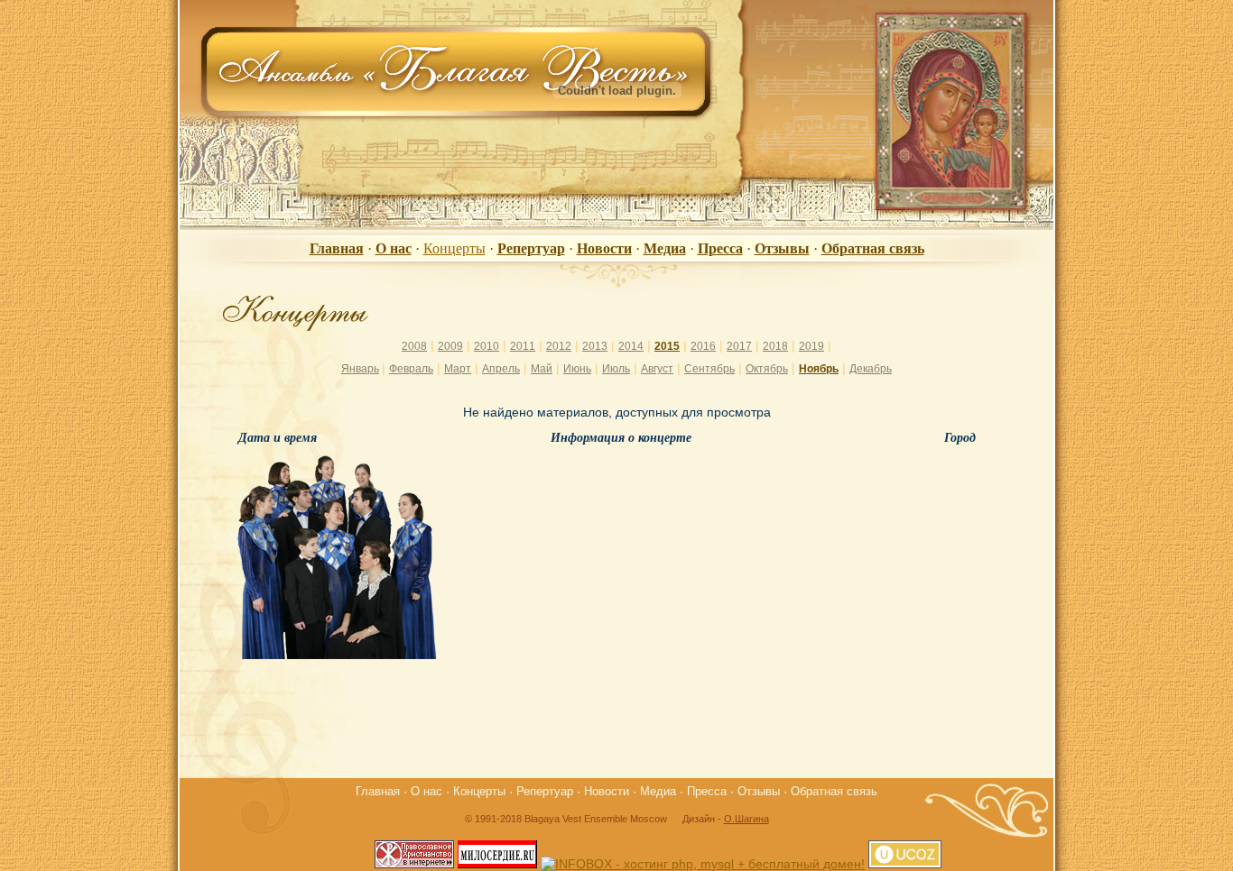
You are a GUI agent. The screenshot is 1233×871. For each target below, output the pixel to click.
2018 (775, 346)
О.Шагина (746, 818)
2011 (522, 346)
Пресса (720, 248)
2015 (667, 346)
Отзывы (782, 248)
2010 (486, 346)
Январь (360, 368)
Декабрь (870, 368)
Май (541, 368)
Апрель (501, 368)
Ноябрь (819, 368)
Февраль (411, 368)
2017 (739, 346)
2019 (811, 346)
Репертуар (531, 248)
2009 (450, 346)
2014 (631, 346)
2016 (703, 346)
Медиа (665, 248)
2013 (594, 346)
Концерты (454, 248)
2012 (558, 346)
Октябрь (767, 368)
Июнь (577, 368)
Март (457, 368)
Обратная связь (872, 248)
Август (657, 368)
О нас (393, 248)
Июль (616, 368)
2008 (414, 346)
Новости (604, 248)
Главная (337, 248)
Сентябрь (709, 368)
